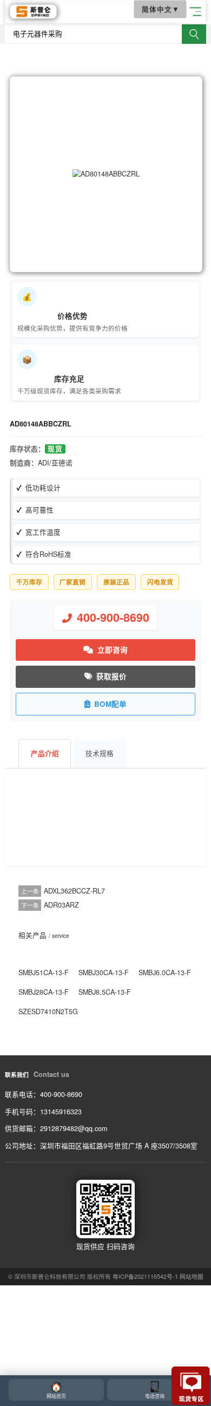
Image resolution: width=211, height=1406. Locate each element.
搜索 (194, 34)
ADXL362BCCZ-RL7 (74, 891)
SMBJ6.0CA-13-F (165, 972)
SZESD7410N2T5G (48, 1011)
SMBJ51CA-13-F (43, 972)
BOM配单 (110, 704)
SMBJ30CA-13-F (103, 972)
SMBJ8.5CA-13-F (104, 992)
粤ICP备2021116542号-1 (145, 1276)
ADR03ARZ (61, 905)
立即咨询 (112, 650)
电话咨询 (154, 1396)
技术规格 (99, 753)
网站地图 (191, 1276)
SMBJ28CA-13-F (43, 992)
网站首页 (56, 1396)
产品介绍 (45, 753)
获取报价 (111, 676)
